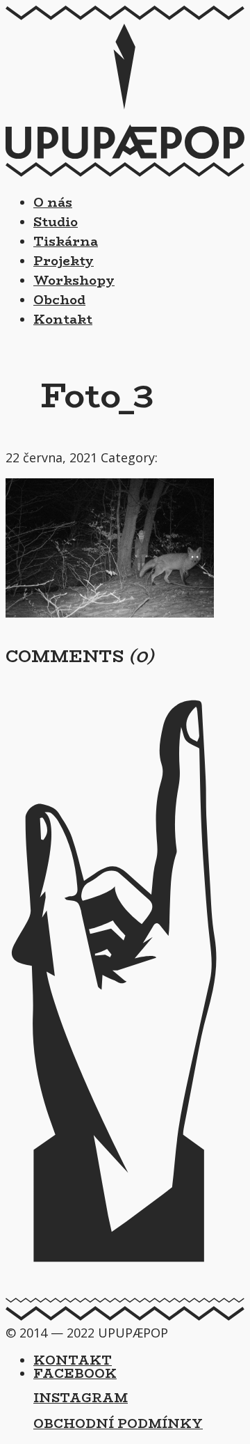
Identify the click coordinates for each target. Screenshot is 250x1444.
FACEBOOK (75, 1373)
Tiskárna (65, 241)
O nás (52, 202)
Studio (55, 222)
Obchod (59, 300)
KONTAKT (72, 1360)
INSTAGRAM (80, 1398)
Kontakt (62, 319)
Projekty (63, 261)
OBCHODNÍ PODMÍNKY (118, 1424)
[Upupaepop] (125, 154)
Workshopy (74, 280)
